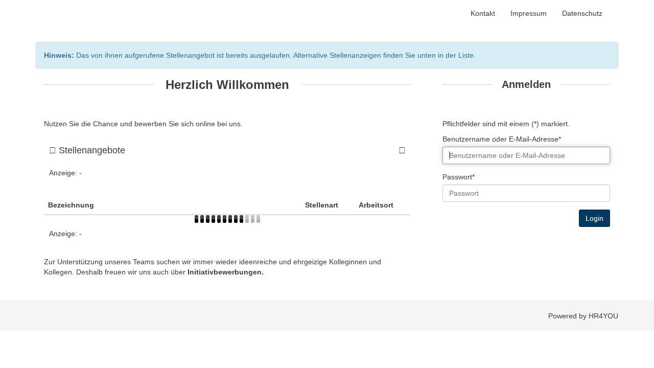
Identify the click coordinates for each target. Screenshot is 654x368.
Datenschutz (582, 13)
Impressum (528, 13)
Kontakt (483, 13)
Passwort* (458, 177)
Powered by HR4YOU (583, 316)
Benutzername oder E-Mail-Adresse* (501, 139)
